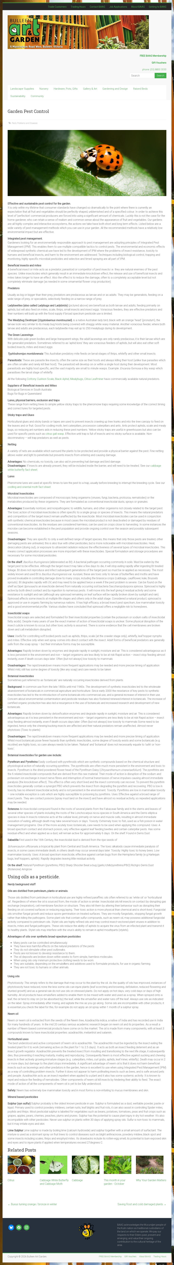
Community (37, 96)
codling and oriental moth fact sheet (29, 487)
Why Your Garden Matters (151, 1180)
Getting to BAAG (157, 6)
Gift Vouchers (130, 1256)
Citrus (11, 1180)
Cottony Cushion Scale (40, 379)
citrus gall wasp (55, 433)
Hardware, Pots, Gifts (66, 88)
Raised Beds (140, 88)
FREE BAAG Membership (110, 1256)
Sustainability (17, 96)
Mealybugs (76, 379)
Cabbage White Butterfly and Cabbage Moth (54, 1182)
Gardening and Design (115, 88)
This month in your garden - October (114, 1182)
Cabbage (77, 1180)
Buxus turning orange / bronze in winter (32, 1204)
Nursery (43, 88)
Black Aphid (62, 379)
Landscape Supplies (22, 88)
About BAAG (138, 6)
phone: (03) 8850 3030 (154, 69)
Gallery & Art (90, 88)
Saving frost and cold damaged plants (142, 1204)
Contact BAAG (97, 6)
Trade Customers (57, 6)
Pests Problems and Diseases (25, 123)
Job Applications (118, 6)
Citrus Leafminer (93, 379)
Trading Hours (78, 6)
